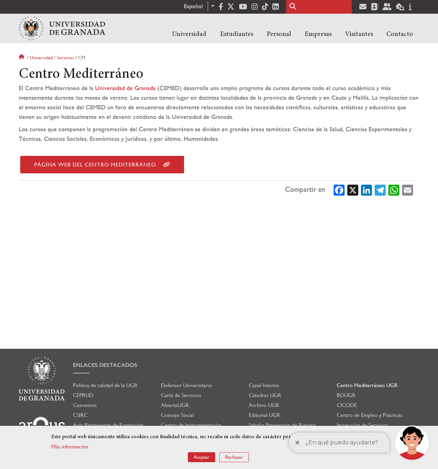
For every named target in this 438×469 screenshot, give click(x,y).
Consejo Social (177, 415)
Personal (279, 34)
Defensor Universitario (186, 385)
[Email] (407, 189)
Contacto (399, 34)
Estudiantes (236, 34)
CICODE (347, 405)
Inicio (22, 57)
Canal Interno (264, 385)
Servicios (65, 57)
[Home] (62, 28)
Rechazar (234, 457)
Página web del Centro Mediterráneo (95, 164)
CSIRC (80, 415)
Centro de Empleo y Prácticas (369, 415)
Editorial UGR (264, 415)
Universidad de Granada (125, 87)
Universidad (189, 34)
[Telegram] (380, 189)
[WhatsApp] (393, 189)
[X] (352, 189)
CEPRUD (83, 395)
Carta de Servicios (181, 395)
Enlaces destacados (105, 365)
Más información (69, 446)
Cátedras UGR (265, 395)
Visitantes (359, 34)
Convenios (85, 405)
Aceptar (201, 457)
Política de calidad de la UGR (105, 385)
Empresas (318, 34)
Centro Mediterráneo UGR (367, 385)
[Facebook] (339, 189)
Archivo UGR (264, 405)
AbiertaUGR (175, 405)
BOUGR (346, 395)
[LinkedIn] (366, 189)
